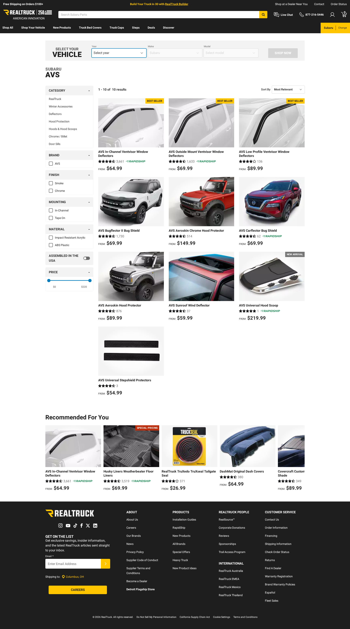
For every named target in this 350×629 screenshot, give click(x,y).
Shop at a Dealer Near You (291, 4)
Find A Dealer (273, 568)
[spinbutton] (54, 286)
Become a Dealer (136, 581)
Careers (131, 527)
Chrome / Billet (58, 136)
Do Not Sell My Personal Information (156, 617)
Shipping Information (278, 543)
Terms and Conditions (245, 617)
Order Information (276, 527)
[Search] (263, 14)
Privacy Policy (135, 552)
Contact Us (272, 519)
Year (94, 46)
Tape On (60, 218)
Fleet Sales (271, 600)
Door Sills (54, 144)
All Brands (179, 543)
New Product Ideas (184, 568)
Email (49, 556)
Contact (319, 4)
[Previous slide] (49, 458)
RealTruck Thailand (231, 595)
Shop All (7, 27)
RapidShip (179, 527)
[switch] (69, 258)
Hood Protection (59, 121)
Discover (168, 27)
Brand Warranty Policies (280, 584)
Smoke (59, 183)
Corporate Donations (232, 527)
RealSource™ (227, 519)
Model (207, 46)
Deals (151, 27)
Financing (271, 535)
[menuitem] (8, 28)
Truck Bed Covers (90, 27)
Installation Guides (184, 519)
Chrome (60, 190)
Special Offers (181, 552)
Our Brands (133, 535)
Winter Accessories (61, 106)
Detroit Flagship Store (140, 589)
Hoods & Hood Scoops (63, 129)
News (129, 543)
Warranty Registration (279, 576)
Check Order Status (277, 552)
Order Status (339, 4)
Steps (136, 27)
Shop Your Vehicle (33, 27)
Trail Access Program (232, 552)
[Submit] (105, 564)
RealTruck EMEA (229, 579)
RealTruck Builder (176, 4)
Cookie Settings (221, 617)
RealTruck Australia (231, 570)
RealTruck (55, 99)
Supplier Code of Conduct (142, 560)
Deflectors (55, 114)
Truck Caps (117, 27)
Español (270, 592)
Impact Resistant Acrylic (70, 237)
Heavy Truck (180, 560)
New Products (62, 27)
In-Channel (61, 210)
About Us (132, 519)
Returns (270, 560)
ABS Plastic (62, 245)
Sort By (265, 89)
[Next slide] (301, 458)
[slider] (48, 280)
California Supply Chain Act (195, 617)
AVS (57, 163)
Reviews (224, 535)
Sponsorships (227, 543)
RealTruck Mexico (230, 587)
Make (151, 46)
